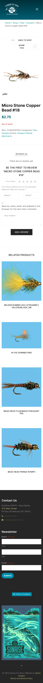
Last (3, 556)
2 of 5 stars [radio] (24, 181)
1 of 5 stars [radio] (20, 181)
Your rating (11, 181)
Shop (15, 23)
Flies (22, 23)
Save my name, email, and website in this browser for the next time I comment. (21, 207)
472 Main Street (9, 508)
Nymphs (30, 23)
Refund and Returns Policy (21, 678)
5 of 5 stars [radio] (35, 181)
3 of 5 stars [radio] (27, 181)
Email (8, 563)
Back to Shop (25, 40)
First (3, 546)
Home (7, 23)
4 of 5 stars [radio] (31, 181)
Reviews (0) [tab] (21, 154)
